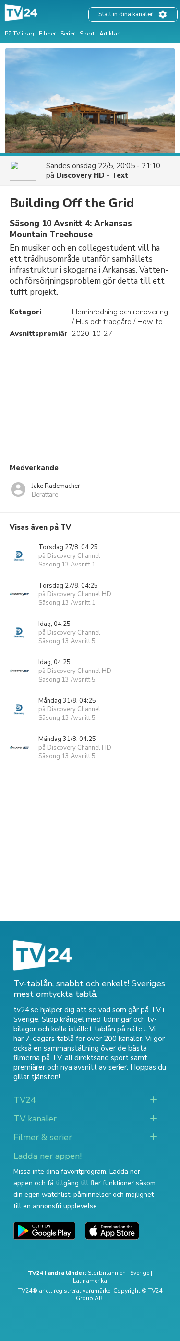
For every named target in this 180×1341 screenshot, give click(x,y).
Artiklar (109, 33)
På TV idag (19, 33)
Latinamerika (90, 1280)
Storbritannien (107, 1273)
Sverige (139, 1273)
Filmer (47, 33)
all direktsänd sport (97, 1058)
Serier (67, 33)
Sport (87, 33)
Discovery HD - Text (92, 175)
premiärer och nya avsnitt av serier (70, 1067)
